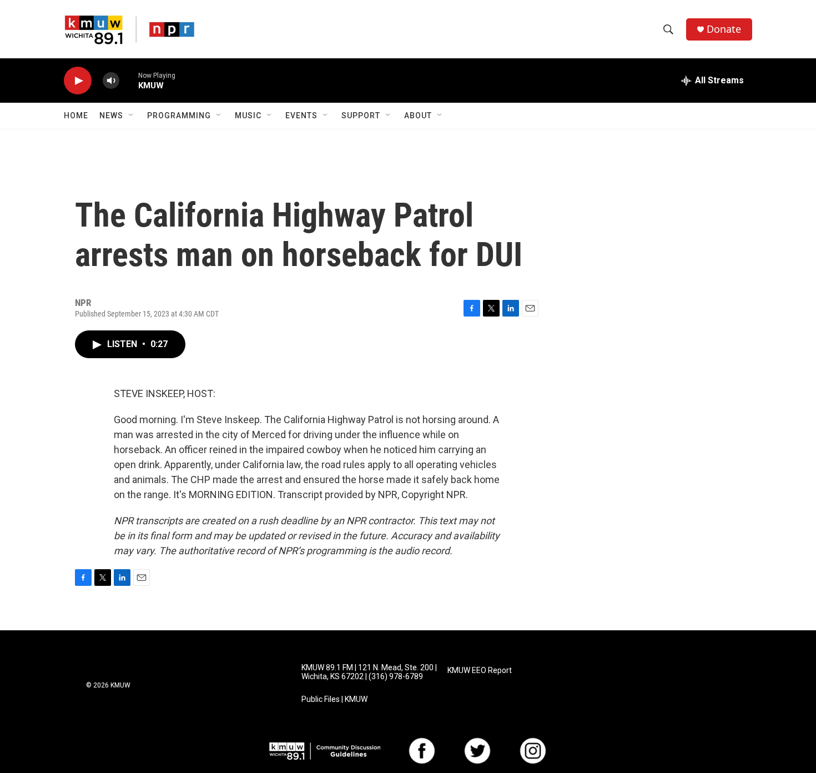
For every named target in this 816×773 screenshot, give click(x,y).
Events (301, 115)
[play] (78, 80)
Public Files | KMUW (334, 699)
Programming (179, 115)
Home (76, 115)
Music (248, 115)
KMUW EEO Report (479, 670)
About (418, 115)
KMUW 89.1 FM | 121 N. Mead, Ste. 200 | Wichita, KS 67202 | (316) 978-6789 (369, 672)
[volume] (111, 80)
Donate (724, 29)
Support (360, 115)
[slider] (128, 80)
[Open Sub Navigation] (131, 115)
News (111, 115)
